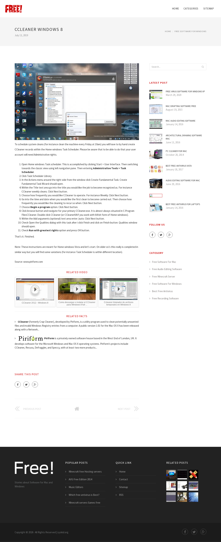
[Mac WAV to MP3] (171, 497)
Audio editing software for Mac (183, 180)
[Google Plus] (35, 384)
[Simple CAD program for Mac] (193, 474)
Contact (123, 479)
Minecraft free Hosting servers (85, 471)
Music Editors (76, 487)
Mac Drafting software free (181, 106)
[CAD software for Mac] (171, 486)
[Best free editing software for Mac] (182, 497)
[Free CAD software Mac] (193, 486)
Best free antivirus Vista (179, 165)
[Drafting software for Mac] (182, 474)
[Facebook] (18, 384)
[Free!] (13, 6)
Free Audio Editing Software (167, 269)
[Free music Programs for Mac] (193, 497)
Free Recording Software (165, 298)
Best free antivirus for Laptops (183, 204)
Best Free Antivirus (162, 291)
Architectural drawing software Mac (184, 137)
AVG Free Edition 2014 (80, 479)
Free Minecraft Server (163, 276)
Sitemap (208, 8)
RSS (121, 494)
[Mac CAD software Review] (182, 486)
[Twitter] (26, 384)
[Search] (202, 66)
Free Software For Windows (190, 31)
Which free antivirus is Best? (84, 494)
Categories (191, 8)
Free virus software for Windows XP (185, 91)
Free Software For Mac (164, 261)
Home (175, 8)
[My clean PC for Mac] (171, 474)
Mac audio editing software (180, 120)
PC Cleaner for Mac (176, 151)
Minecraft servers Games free (84, 502)
